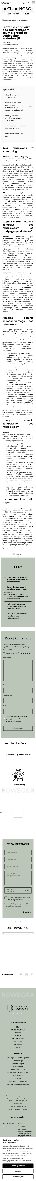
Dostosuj (18, 1171)
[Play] (18, 812)
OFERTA (11, 755)
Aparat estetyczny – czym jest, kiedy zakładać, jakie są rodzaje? (25, 1134)
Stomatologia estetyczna (18, 1084)
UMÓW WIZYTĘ (19, 785)
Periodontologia (18, 1069)
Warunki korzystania (10, 906)
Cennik (18, 1036)
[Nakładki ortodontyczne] (9, 1134)
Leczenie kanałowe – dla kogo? (13, 135)
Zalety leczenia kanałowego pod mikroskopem (15, 127)
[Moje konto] (28, 3)
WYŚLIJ (28, 912)
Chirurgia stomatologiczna (18, 1058)
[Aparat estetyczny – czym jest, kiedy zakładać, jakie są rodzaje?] (25, 1127)
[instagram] (21, 975)
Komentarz (8, 657)
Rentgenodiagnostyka (18, 1081)
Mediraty (18, 1045)
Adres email (8, 695)
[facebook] (26, 975)
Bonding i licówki (18, 1030)
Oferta (18, 1033)
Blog (27, 14)
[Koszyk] (24, 3)
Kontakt (18, 1047)
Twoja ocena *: (11, 653)
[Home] (6, 2)
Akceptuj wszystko (18, 1166)
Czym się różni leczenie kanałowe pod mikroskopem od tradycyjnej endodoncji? (13, 106)
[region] (18, 1159)
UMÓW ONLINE (24, 755)
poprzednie (9, 743)
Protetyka (18, 1078)
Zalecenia (18, 1042)
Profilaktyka (18, 1075)
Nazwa (6, 685)
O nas (18, 1027)
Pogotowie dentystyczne (18, 1072)
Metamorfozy (13, 14)
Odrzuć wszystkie (18, 1177)
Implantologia (18, 1064)
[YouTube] (32, 975)
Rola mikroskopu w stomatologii (11, 96)
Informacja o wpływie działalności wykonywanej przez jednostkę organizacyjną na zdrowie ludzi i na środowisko (18, 1101)
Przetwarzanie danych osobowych (18, 1096)
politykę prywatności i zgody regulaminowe (19, 899)
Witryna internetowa (11, 706)
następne (22, 743)
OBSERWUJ (8, 975)
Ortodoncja (18, 1066)
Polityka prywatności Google (20, 905)
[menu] (33, 3)
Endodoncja (18, 1061)
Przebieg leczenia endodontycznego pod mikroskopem (13, 118)
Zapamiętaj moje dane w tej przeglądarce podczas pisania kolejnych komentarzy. (17, 718)
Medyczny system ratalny (18, 1109)
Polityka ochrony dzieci (18, 1106)
